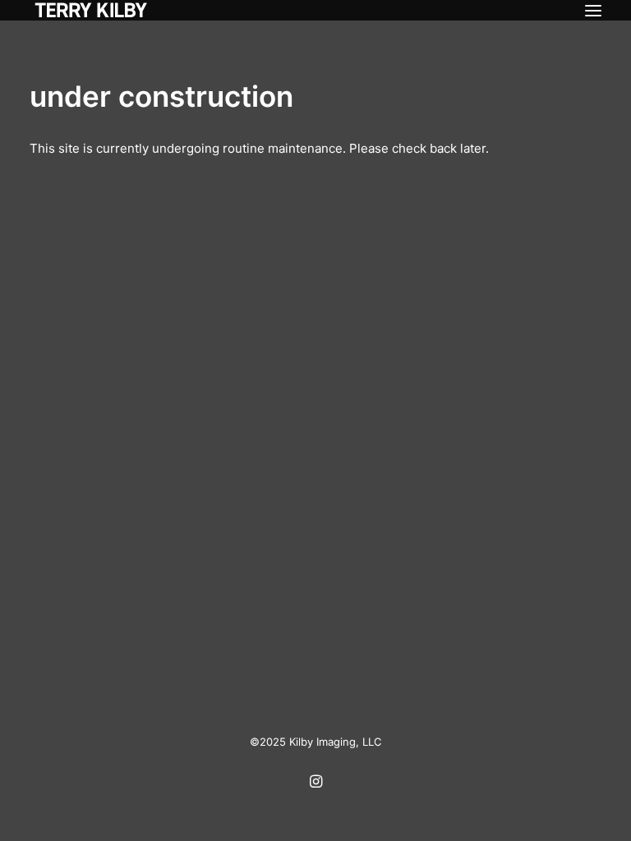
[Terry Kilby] (91, 10)
